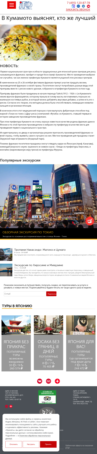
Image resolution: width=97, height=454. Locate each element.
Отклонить (14, 444)
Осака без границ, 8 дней (48, 346)
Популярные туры (16, 353)
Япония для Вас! (81, 344)
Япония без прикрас (16, 344)
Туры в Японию (17, 306)
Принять (48, 444)
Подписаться (52, 294)
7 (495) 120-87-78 (78, 2)
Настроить (31, 444)
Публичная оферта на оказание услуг (79, 447)
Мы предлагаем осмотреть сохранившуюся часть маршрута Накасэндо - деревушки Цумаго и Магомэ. (55, 255)
